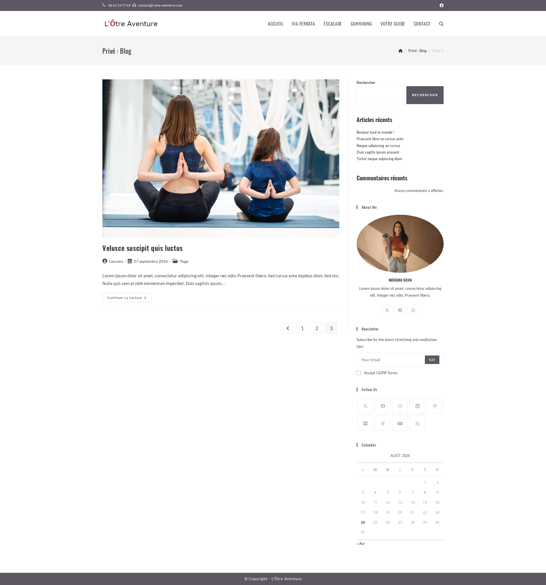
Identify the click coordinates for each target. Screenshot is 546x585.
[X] (387, 310)
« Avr (361, 543)
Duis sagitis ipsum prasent (378, 152)
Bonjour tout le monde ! (375, 132)
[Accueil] (400, 50)
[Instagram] (413, 310)
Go (432, 359)
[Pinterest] (434, 406)
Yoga (184, 261)
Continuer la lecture (129, 298)
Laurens (116, 261)
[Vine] (382, 423)
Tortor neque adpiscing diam (379, 158)
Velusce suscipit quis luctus (142, 248)
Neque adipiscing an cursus (378, 145)
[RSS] (417, 423)
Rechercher (366, 82)
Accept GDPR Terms (381, 373)
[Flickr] (365, 423)
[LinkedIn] (417, 406)
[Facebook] (400, 310)
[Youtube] (400, 423)
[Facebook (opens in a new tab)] (441, 5)
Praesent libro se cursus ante (380, 139)
